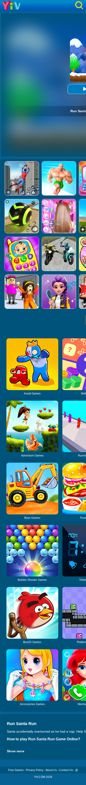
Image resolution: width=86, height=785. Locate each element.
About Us (51, 770)
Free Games (16, 770)
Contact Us (66, 770)
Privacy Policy (34, 770)
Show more (15, 751)
